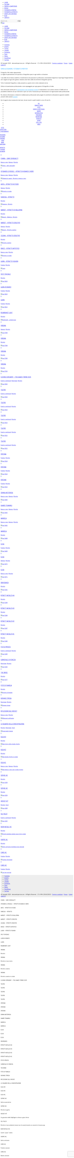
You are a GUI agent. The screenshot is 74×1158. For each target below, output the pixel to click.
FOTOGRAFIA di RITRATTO (10, 12)
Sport (39, 120)
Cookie (70, 63)
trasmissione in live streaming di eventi (27, 90)
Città (38, 107)
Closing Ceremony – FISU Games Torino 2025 (16, 377)
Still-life (39, 122)
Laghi (2, 140)
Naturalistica (39, 113)
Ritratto (38, 119)
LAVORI (6, 2)
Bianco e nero (39, 105)
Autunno (2, 137)
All (39, 103)
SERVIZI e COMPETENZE (10, 6)
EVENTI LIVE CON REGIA (10, 14)
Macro (39, 111)
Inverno (2, 138)
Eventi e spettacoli (39, 109)
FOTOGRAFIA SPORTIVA (10, 10)
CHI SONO (6, 4)
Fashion (2, 149)
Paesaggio (39, 115)
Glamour (2, 151)
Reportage (39, 117)
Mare (2, 142)
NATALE (6, 8)
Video (38, 124)
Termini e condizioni (57, 63)
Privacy (66, 63)
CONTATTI (6, 17)
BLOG (5, 16)
